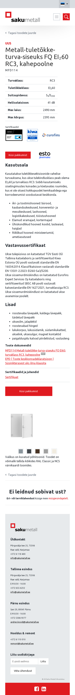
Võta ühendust (23, 670)
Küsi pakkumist (18, 155)
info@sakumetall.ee (20, 558)
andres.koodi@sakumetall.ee (24, 622)
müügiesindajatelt (58, 498)
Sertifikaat (11, 377)
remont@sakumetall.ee (22, 643)
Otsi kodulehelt (66, 16)
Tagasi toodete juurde (22, 474)
